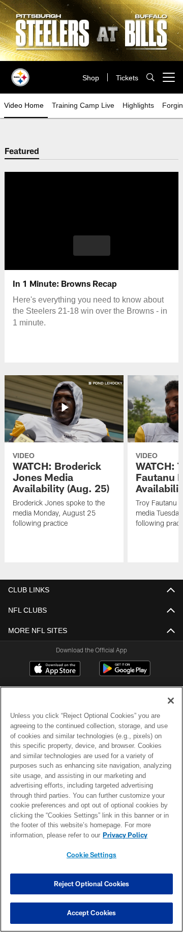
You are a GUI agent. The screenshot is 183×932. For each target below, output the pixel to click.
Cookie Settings (91, 855)
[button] (91, 245)
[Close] (171, 700)
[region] (91, 809)
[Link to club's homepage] (20, 73)
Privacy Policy (44, 835)
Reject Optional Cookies (92, 884)
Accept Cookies (91, 913)
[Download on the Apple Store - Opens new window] (55, 669)
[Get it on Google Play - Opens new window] (125, 673)
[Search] (150, 77)
